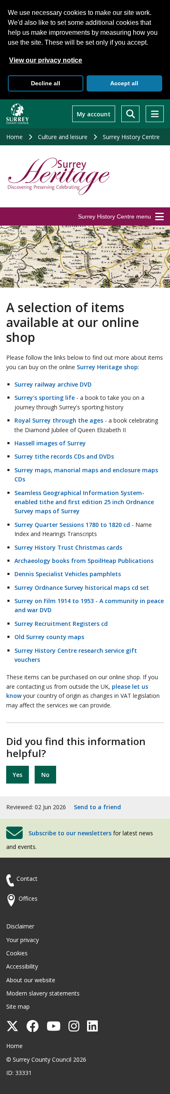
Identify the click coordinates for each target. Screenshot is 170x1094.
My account (94, 114)
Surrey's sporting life (44, 398)
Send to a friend (97, 807)
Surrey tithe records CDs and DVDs (64, 456)
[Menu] (155, 114)
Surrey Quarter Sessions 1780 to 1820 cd (72, 525)
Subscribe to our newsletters (69, 833)
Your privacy (22, 940)
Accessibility (22, 966)
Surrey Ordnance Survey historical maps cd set (81, 587)
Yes (17, 775)
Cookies (17, 953)
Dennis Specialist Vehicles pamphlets (67, 574)
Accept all (124, 83)
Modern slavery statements (43, 993)
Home (14, 137)
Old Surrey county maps (49, 637)
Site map (18, 1006)
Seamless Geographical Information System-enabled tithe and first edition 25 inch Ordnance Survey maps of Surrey (84, 502)
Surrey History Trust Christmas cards (68, 547)
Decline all (45, 83)
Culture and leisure (62, 137)
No (45, 775)
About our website (30, 980)
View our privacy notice (45, 60)
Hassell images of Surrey (50, 443)
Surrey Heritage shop (107, 367)
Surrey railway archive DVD (53, 384)
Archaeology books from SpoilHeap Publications (83, 561)
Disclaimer (20, 926)
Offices (28, 898)
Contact (27, 878)
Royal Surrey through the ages (58, 420)
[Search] (130, 114)
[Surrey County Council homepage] (17, 113)
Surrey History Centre (131, 137)
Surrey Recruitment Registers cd (61, 624)
